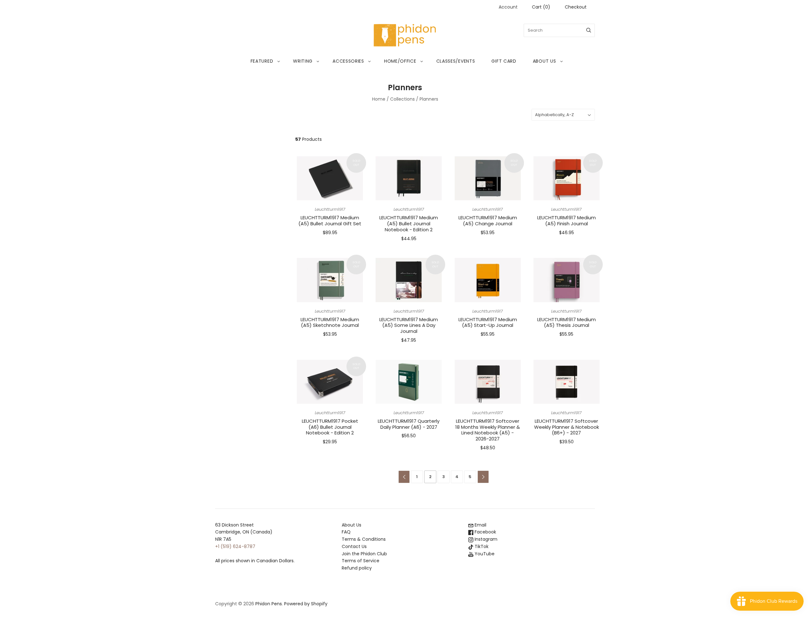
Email (479, 525)
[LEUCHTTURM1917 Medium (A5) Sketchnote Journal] (330, 280)
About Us (544, 61)
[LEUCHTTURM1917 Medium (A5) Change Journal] (488, 178)
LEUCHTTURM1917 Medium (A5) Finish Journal (566, 220)
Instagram (485, 539)
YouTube (484, 554)
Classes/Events (455, 61)
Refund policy (357, 568)
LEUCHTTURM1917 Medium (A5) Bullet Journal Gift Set (329, 220)
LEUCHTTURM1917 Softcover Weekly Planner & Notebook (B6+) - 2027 (566, 427)
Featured (262, 61)
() (541, 7)
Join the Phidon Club (364, 554)
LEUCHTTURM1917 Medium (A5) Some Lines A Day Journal (408, 325)
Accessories (348, 61)
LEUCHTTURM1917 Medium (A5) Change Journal (487, 220)
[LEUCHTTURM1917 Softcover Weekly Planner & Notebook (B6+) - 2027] (566, 382)
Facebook (484, 532)
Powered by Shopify (305, 604)
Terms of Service (360, 561)
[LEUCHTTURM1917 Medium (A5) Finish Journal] (566, 178)
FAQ (346, 532)
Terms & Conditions (364, 539)
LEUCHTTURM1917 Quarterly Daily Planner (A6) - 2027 (408, 424)
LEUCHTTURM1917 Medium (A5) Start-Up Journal (487, 322)
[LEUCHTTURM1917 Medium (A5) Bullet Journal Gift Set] (330, 178)
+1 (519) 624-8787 (235, 546)
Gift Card (503, 61)
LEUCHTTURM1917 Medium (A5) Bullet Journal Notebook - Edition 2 (408, 223)
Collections (402, 99)
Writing (303, 61)
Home (378, 99)
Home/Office (400, 61)
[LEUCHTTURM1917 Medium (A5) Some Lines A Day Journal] (409, 280)
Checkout (576, 7)
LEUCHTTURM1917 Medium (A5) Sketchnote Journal (330, 322)
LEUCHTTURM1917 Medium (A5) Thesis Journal (566, 322)
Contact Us (354, 546)
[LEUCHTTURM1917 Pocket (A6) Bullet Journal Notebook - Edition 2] (330, 382)
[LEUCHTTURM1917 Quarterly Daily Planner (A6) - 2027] (409, 382)
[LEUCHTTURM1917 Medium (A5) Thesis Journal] (566, 280)
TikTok (481, 546)
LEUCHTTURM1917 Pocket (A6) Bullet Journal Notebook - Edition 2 (330, 427)
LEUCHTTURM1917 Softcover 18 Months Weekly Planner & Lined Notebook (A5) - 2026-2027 (487, 430)
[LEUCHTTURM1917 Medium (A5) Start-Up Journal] (488, 280)
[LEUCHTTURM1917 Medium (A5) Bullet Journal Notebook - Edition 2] (409, 178)
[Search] (589, 30)
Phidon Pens (268, 604)
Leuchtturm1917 (330, 209)
